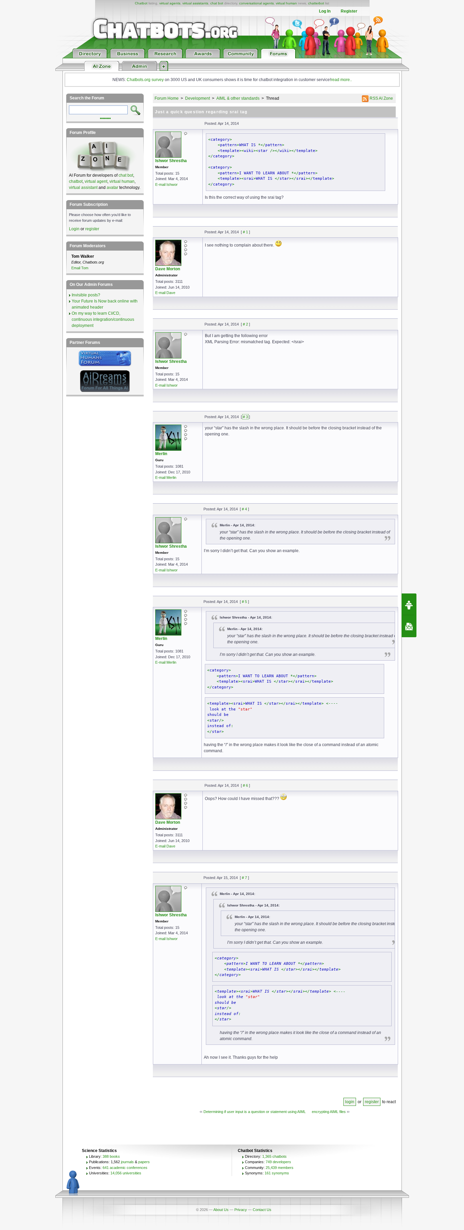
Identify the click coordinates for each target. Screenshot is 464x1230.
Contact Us (262, 1210)
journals (127, 1162)
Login (74, 229)
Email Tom (79, 268)
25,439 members (279, 1168)
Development (197, 98)
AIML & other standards (238, 98)
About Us (221, 1210)
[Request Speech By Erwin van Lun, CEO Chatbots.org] (408, 604)
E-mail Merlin (165, 477)
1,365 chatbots (274, 1156)
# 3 (245, 417)
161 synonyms (277, 1173)
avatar (112, 187)
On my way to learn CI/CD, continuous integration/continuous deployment (103, 319)
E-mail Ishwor (166, 184)
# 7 (244, 878)
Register (349, 11)
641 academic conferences (125, 1168)
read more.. (341, 79)
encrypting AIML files (329, 1112)
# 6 (245, 785)
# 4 (244, 509)
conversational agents (256, 3)
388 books (111, 1156)
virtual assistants (195, 3)
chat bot (216, 3)
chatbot (76, 181)
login (349, 1101)
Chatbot (141, 3)
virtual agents (169, 3)
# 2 (245, 324)
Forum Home (167, 98)
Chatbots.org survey (145, 79)
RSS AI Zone (381, 98)
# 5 (244, 602)
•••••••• (105, 117)
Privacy (240, 1210)
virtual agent (96, 181)
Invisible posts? (86, 295)
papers (144, 1162)
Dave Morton (167, 269)
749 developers (278, 1162)
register (372, 1101)
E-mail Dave (165, 293)
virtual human (286, 3)
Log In (325, 11)
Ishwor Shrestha (171, 160)
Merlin (161, 453)
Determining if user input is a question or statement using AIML (254, 1112)
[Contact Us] (408, 626)
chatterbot (316, 3)
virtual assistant (83, 187)
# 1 (245, 232)
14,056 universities (125, 1173)
